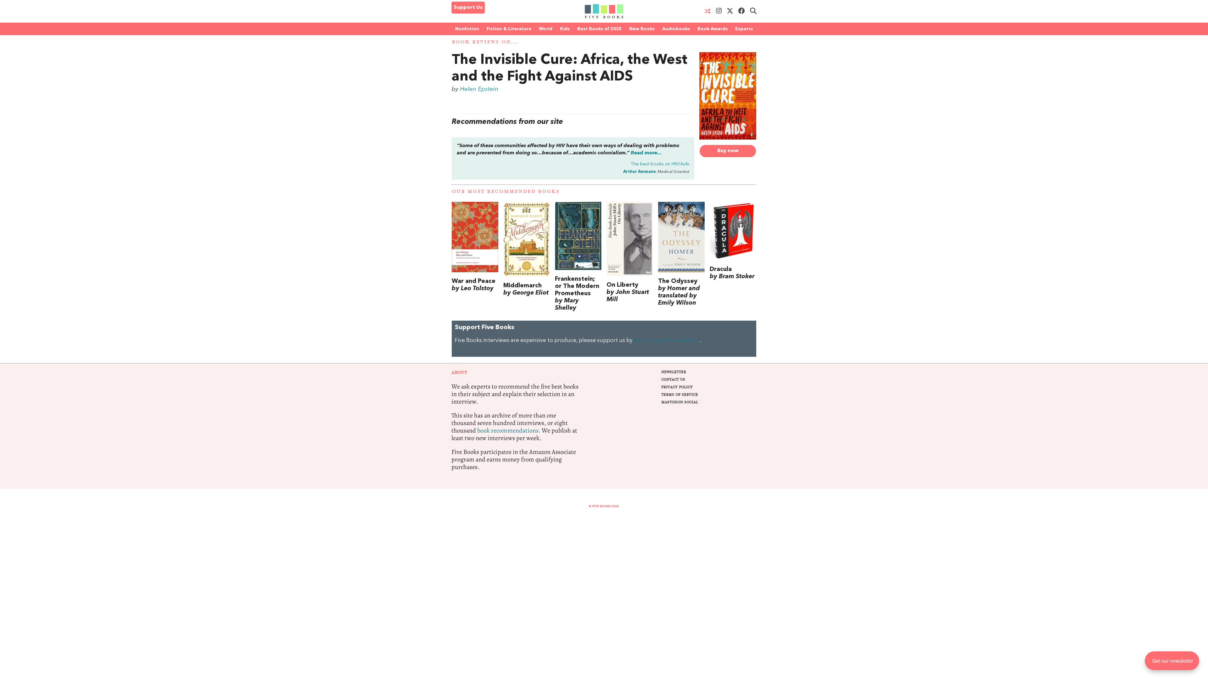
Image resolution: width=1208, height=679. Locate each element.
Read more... (646, 153)
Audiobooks (676, 29)
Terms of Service (679, 394)
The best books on (660, 164)
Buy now (728, 150)
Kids (565, 29)
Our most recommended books (506, 191)
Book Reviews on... (485, 42)
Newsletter (673, 372)
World (545, 29)
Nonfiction (467, 29)
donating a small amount (667, 340)
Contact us (673, 379)
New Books (642, 29)
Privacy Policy (677, 387)
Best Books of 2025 (599, 29)
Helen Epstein (479, 89)
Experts (744, 29)
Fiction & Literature (509, 29)
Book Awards (712, 29)
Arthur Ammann (639, 172)
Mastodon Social (679, 402)
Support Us (468, 7)
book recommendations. (508, 430)
